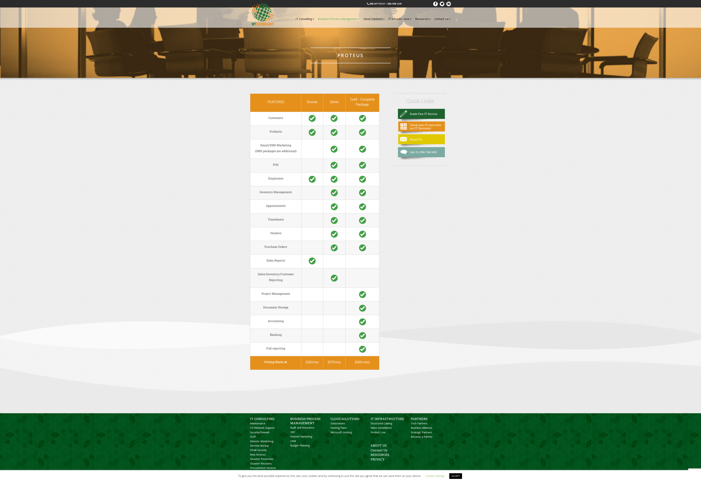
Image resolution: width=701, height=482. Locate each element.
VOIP (253, 436)
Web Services (258, 454)
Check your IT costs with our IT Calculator (425, 126)
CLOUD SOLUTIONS (344, 419)
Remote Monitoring (261, 441)
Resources (422, 19)
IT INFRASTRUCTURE (387, 419)
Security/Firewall (259, 432)
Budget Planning (300, 445)
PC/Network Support (262, 427)
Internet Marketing (301, 436)
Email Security (258, 450)
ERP (292, 432)
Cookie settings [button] (435, 476)
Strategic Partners (421, 432)
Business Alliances (421, 427)
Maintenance (257, 423)
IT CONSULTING (262, 419)
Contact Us (441, 19)
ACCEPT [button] (455, 476)
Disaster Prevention (261, 459)
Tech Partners (419, 423)
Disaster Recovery (261, 463)
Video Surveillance (381, 427)
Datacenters (337, 423)
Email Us (416, 139)
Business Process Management (338, 19)
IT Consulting (304, 19)
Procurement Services (263, 468)
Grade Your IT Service (423, 114)
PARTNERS (419, 419)
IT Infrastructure (398, 19)
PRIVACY (378, 459)
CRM (293, 441)
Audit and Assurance (302, 427)
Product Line (378, 432)
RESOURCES (380, 455)
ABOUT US (379, 445)
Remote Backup (259, 445)
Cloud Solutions (372, 19)
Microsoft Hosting (341, 432)
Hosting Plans (338, 427)
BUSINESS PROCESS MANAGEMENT (305, 421)
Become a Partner (421, 436)
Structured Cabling (381, 423)
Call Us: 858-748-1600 (423, 152)
